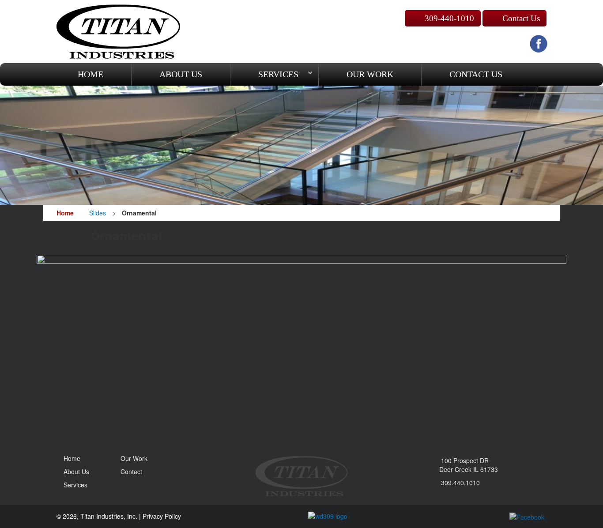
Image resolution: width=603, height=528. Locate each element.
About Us (180, 74)
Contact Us (521, 18)
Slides (97, 212)
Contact (475, 74)
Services (278, 74)
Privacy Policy (162, 516)
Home (90, 74)
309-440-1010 (449, 18)
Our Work (134, 458)
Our (370, 74)
